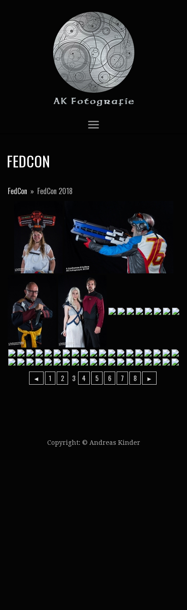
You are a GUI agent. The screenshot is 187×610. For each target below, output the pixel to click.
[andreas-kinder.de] (93, 58)
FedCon (17, 191)
